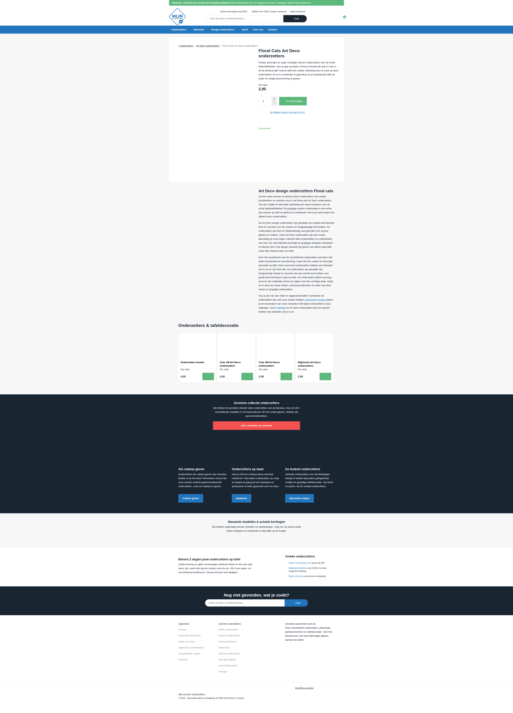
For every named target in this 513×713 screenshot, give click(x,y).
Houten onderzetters (229, 635)
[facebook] (250, 539)
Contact (272, 29)
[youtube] (255, 539)
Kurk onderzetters (227, 665)
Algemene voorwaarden (191, 647)
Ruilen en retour (186, 641)
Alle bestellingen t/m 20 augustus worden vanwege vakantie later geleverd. (241, 2)
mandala (281, 307)
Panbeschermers (227, 641)
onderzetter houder (315, 299)
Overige (222, 671)
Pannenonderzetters (229, 653)
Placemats (224, 647)
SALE (245, 29)
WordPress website (304, 688)
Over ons (258, 29)
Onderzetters (178, 29)
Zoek (296, 18)
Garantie (183, 659)
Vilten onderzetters (228, 629)
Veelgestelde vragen (189, 653)
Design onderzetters (222, 29)
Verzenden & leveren (189, 635)
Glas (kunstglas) (227, 659)
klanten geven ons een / (287, 112)
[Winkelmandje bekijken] (342, 17)
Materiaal (199, 29)
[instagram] (260, 539)
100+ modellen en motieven (256, 425)
